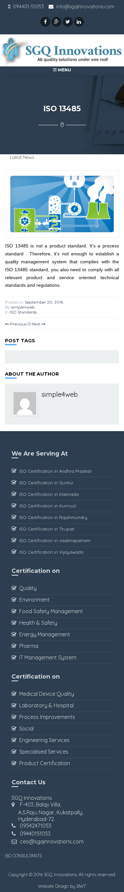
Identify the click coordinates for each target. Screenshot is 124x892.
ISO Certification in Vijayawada (50, 552)
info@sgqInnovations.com (85, 6)
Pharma (27, 646)
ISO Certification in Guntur (45, 482)
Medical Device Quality (45, 693)
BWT (81, 886)
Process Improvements (46, 717)
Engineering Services (43, 740)
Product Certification (43, 763)
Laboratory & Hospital (45, 705)
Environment (33, 599)
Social (25, 728)
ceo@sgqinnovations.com (52, 841)
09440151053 (35, 833)
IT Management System (46, 657)
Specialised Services (42, 751)
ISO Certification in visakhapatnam (54, 540)
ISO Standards (23, 312)
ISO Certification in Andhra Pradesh (54, 471)
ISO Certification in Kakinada (48, 494)
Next (36, 323)
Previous (17, 323)
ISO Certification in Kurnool (46, 505)
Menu (64, 69)
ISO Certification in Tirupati (45, 529)
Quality (27, 588)
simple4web (23, 307)
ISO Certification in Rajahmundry (52, 517)
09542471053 (35, 825)
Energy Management (43, 634)
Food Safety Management (50, 611)
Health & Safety (37, 622)
